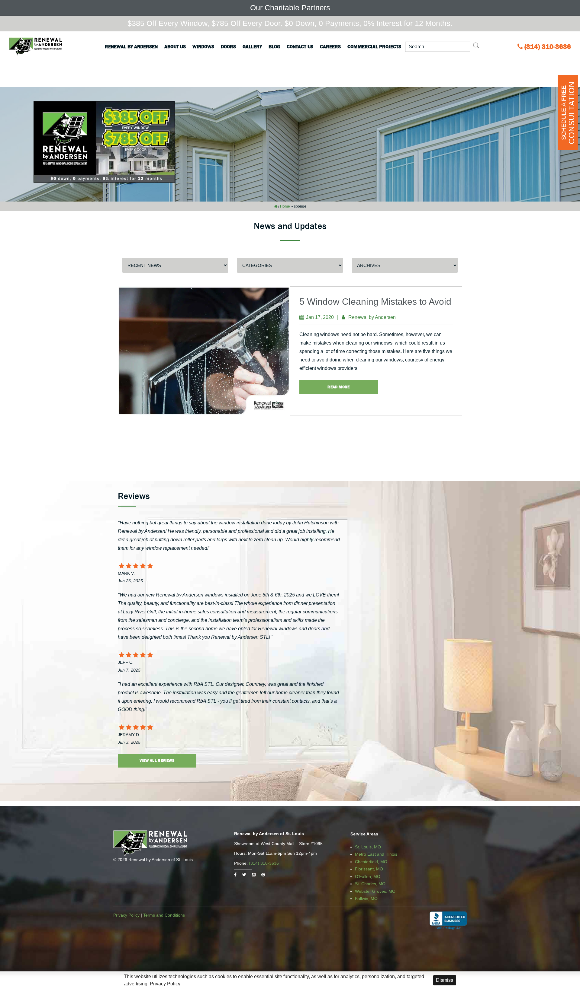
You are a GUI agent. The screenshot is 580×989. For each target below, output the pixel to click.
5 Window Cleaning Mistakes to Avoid (375, 302)
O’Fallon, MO (367, 876)
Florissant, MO (369, 869)
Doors (228, 46)
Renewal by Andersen (131, 46)
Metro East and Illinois (376, 854)
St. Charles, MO (370, 883)
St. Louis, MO (368, 846)
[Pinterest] (263, 874)
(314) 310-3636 (547, 46)
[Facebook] (235, 874)
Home (285, 206)
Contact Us (300, 46)
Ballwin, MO (366, 898)
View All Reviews (157, 760)
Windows (203, 46)
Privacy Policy (126, 915)
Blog (274, 46)
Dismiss (444, 980)
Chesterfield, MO (371, 861)
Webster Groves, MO (375, 891)
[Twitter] (244, 874)
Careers (330, 46)
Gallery (252, 46)
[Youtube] (254, 874)
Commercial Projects (374, 46)
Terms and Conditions (164, 915)
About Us (175, 46)
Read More (338, 387)
